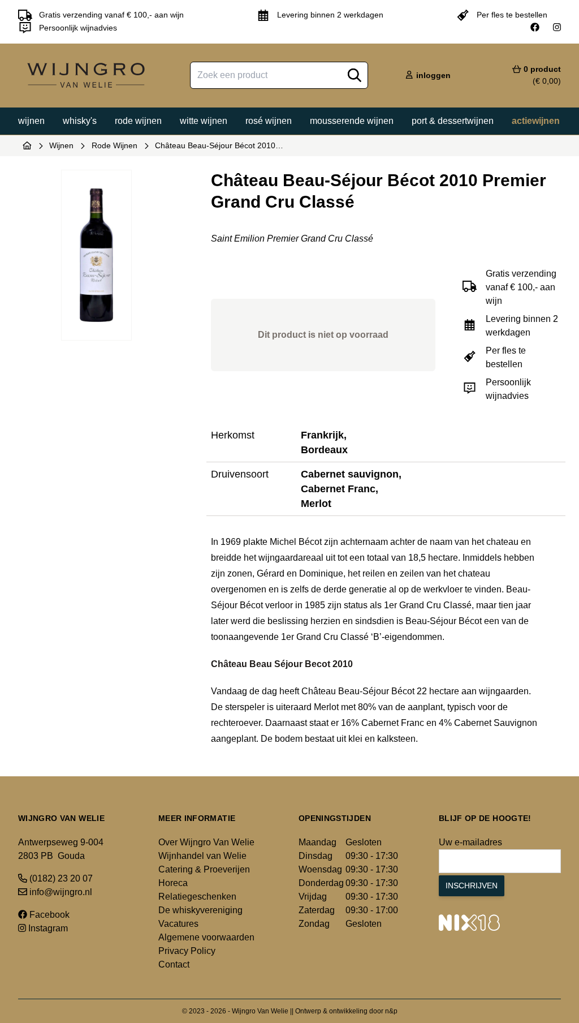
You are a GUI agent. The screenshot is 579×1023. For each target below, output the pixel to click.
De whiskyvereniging (200, 910)
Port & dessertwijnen (453, 121)
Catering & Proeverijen (204, 869)
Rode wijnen (138, 121)
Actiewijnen (536, 121)
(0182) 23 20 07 (60, 878)
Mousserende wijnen (352, 121)
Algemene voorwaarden (206, 937)
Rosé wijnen (268, 121)
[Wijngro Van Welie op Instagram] (556, 28)
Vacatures (178, 924)
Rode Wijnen (114, 145)
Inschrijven (472, 885)
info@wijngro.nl (59, 892)
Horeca (173, 883)
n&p (391, 1011)
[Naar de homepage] (27, 145)
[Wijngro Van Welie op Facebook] (535, 28)
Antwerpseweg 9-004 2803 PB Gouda (60, 849)
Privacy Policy (186, 951)
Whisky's (80, 121)
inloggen (432, 75)
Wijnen (31, 121)
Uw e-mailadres (470, 842)
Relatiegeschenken (197, 896)
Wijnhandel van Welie (202, 856)
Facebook (48, 914)
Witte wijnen (203, 121)
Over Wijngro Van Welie (206, 842)
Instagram (47, 928)
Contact (173, 964)
